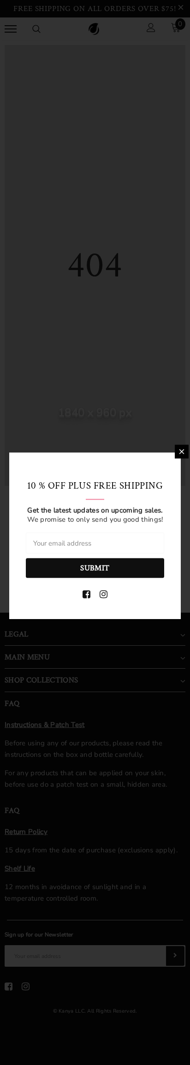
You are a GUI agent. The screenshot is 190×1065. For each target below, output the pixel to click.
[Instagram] (103, 595)
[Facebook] (86, 595)
